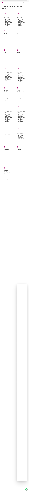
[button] (26, 2)
